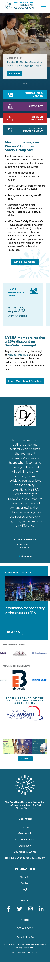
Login (25, 889)
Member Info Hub (18, 354)
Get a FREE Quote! (25, 261)
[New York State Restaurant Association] (19, 6)
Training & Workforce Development (25, 857)
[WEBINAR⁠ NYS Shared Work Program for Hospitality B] (10, 746)
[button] (19, 556)
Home (25, 827)
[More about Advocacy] (25, 106)
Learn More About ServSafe (25, 381)
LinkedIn (41, 909)
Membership (25, 833)
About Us (25, 877)
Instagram (30, 909)
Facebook (9, 909)
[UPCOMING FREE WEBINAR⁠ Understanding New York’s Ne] (39, 746)
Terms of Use (32, 952)
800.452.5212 (25, 928)
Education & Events (25, 851)
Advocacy (25, 845)
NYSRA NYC (14, 632)
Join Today (14, 73)
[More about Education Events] (25, 94)
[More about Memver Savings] (25, 118)
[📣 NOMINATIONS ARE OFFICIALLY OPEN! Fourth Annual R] (25, 746)
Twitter (19, 909)
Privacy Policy (18, 952)
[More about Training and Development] (25, 130)
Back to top (23, 937)
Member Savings (25, 839)
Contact (25, 883)
